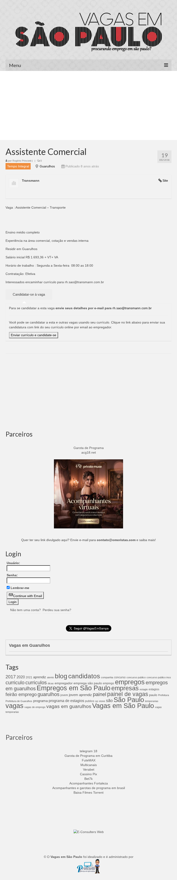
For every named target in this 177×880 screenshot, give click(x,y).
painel (99, 694)
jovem (64, 695)
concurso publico (136, 677)
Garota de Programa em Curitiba (88, 756)
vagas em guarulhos (68, 706)
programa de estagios (66, 701)
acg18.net (88, 452)
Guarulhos (47, 166)
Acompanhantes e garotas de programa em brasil (88, 788)
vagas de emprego (34, 707)
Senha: (12, 575)
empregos (130, 682)
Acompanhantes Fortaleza (88, 783)
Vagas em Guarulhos (29, 645)
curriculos (36, 682)
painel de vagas (127, 694)
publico (89, 701)
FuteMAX (88, 760)
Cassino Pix (88, 774)
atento (50, 677)
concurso (120, 677)
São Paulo (129, 699)
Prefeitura (163, 695)
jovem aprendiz (80, 695)
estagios (154, 689)
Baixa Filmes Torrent (88, 792)
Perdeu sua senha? (57, 610)
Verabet (88, 769)
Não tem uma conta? (25, 610)
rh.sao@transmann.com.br (132, 308)
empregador (64, 683)
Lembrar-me (20, 588)
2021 (29, 677)
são (109, 700)
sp (96, 701)
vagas (15, 705)
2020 (21, 677)
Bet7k (88, 779)
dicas (51, 683)
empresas (125, 688)
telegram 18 (88, 751)
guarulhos (48, 694)
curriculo (15, 682)
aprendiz (39, 677)
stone (102, 701)
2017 (11, 676)
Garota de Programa (89, 448)
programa (40, 701)
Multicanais (88, 765)
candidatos (84, 676)
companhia (107, 677)
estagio (144, 689)
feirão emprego (21, 694)
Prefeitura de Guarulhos (19, 701)
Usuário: (13, 563)
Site (165, 180)
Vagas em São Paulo (123, 705)
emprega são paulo (88, 683)
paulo (153, 695)
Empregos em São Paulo (73, 688)
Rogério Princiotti (21, 160)
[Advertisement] (88, 105)
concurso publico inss (159, 677)
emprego (108, 683)
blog (61, 676)
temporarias (151, 701)
